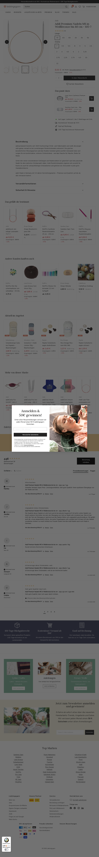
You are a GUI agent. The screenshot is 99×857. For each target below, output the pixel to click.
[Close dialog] (85, 407)
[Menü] (10, 838)
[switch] (6, 849)
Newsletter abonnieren (30, 435)
